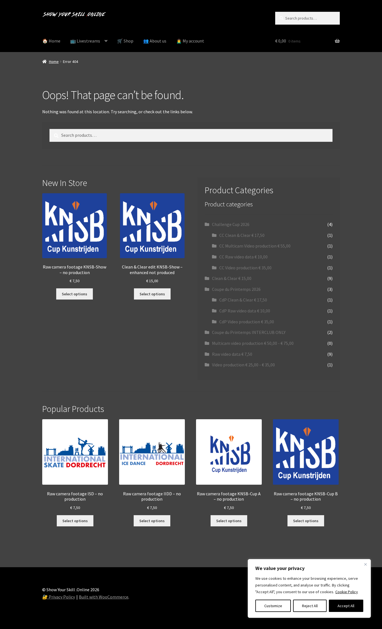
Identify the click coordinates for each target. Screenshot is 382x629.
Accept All (346, 605)
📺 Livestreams (85, 41)
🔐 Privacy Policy (58, 597)
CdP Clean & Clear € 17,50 (243, 300)
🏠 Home (51, 41)
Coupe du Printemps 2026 (236, 289)
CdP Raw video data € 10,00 (244, 311)
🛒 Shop (125, 41)
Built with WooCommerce (103, 597)
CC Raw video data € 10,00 (243, 257)
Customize (273, 605)
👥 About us (154, 41)
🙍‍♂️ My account (190, 41)
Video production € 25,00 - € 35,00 (243, 364)
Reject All (310, 605)
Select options (74, 293)
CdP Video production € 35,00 (246, 321)
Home (54, 61)
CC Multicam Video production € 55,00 (255, 246)
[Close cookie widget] (365, 564)
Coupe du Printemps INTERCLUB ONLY (249, 332)
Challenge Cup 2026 (230, 224)
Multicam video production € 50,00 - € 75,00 (253, 343)
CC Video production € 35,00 (245, 267)
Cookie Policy (346, 591)
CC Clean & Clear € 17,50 (242, 235)
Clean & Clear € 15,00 (231, 278)
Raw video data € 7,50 (232, 354)
